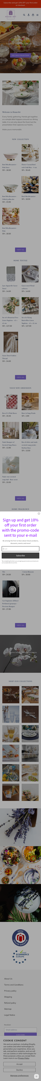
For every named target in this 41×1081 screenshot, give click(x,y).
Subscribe (20, 555)
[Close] (39, 513)
